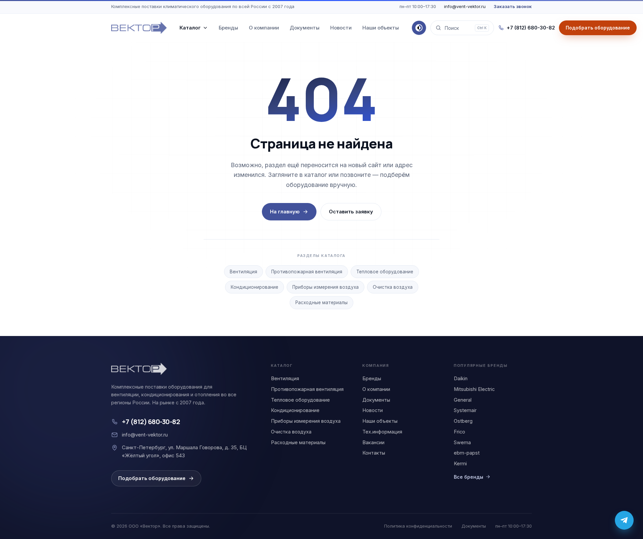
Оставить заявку (351, 211)
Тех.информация (382, 431)
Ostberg (463, 421)
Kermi (460, 463)
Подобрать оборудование (152, 478)
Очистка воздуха (393, 287)
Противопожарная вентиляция (306, 271)
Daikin (461, 378)
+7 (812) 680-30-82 (531, 27)
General (463, 400)
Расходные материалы (321, 302)
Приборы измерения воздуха (325, 287)
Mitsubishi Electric (474, 389)
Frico (459, 431)
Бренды (228, 27)
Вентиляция (243, 271)
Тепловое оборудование (384, 271)
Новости (341, 27)
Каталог (190, 27)
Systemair (465, 410)
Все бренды (468, 477)
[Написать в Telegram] (624, 520)
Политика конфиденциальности (418, 526)
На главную (285, 211)
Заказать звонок (513, 6)
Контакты (373, 453)
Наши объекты (380, 27)
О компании (264, 27)
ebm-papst (467, 453)
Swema (462, 442)
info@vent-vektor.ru (465, 6)
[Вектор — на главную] (139, 28)
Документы (304, 27)
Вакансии (373, 442)
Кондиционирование (254, 287)
